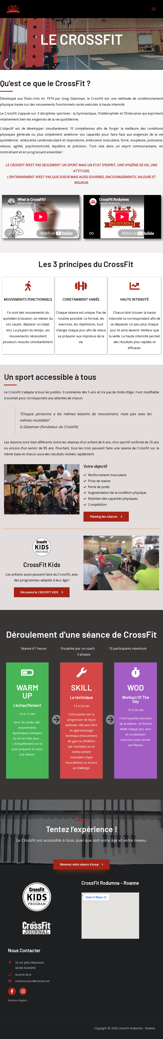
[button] (106, 517)
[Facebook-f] (12, 991)
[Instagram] (23, 991)
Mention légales (17, 1000)
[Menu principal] (153, 9)
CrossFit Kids (41, 564)
